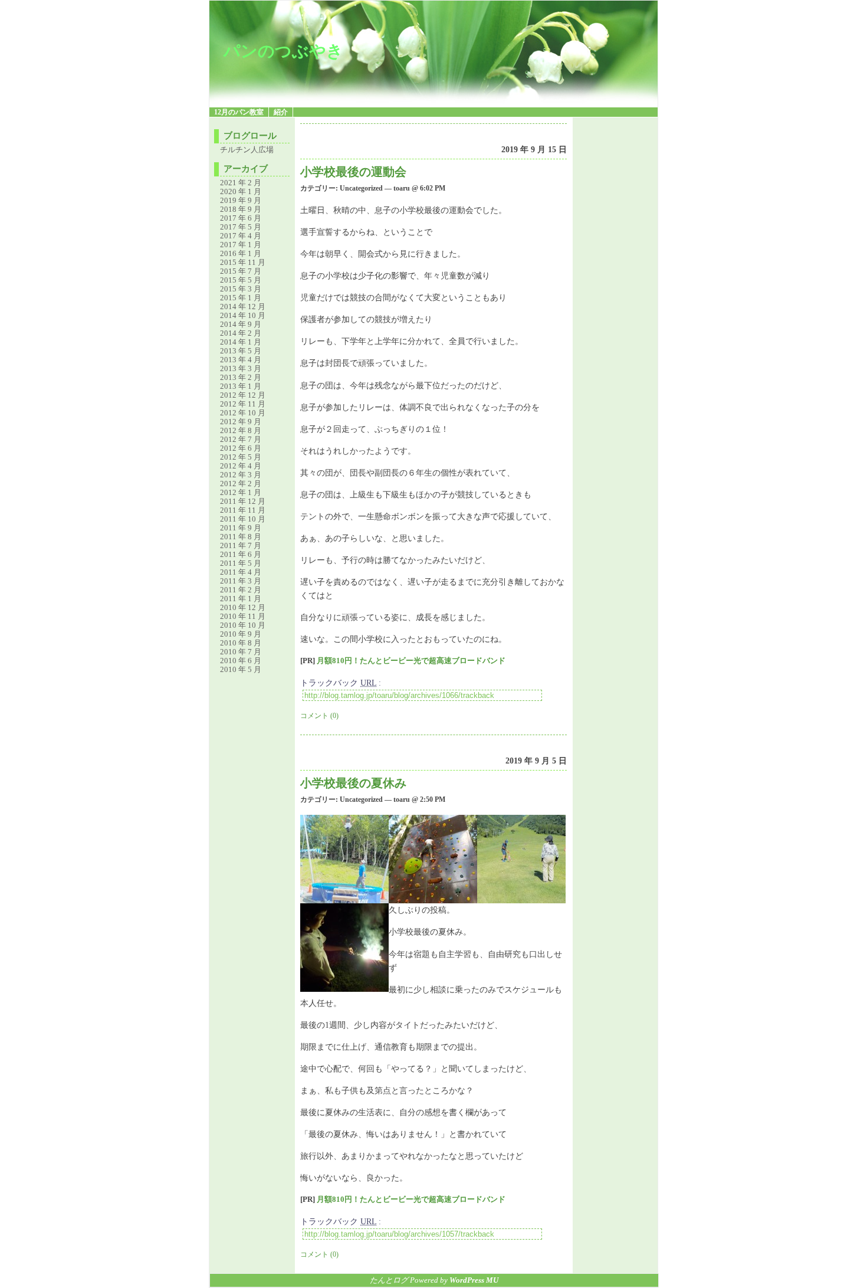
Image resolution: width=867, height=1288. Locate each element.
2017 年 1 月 (240, 244)
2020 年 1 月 (240, 191)
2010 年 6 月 (240, 660)
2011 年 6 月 (240, 554)
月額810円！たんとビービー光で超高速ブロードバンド (411, 661)
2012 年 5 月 (240, 457)
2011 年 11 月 (242, 510)
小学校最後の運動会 (353, 171)
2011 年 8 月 (240, 536)
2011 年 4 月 (240, 572)
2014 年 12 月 (242, 306)
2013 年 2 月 (240, 377)
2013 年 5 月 (240, 350)
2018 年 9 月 (240, 209)
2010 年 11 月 (242, 616)
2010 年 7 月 (240, 651)
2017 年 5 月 (240, 226)
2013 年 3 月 (240, 368)
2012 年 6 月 (240, 448)
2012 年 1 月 (240, 492)
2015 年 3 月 (240, 288)
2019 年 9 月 (240, 200)
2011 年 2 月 (240, 589)
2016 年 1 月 (240, 253)
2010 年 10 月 (242, 625)
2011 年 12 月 (242, 501)
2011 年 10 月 (242, 518)
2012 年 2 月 (240, 483)
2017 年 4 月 (240, 235)
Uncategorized (361, 188)
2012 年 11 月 (242, 403)
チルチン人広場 (247, 149)
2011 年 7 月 (240, 545)
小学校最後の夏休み (353, 782)
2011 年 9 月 (240, 527)
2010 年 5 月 (240, 669)
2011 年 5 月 (240, 563)
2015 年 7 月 (240, 271)
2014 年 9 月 (240, 324)
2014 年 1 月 (240, 341)
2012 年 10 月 (242, 412)
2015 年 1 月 (240, 297)
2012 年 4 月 (240, 465)
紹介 (281, 112)
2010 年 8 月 (240, 642)
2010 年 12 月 (242, 607)
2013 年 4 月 (240, 359)
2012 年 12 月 (242, 395)
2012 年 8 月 (240, 430)
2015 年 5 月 (240, 280)
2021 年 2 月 (240, 182)
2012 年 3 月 (240, 474)
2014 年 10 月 (242, 315)
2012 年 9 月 (240, 421)
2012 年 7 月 (240, 439)
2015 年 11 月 (242, 262)
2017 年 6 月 (240, 218)
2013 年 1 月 (240, 386)
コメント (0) (319, 716)
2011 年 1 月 (240, 598)
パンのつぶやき (283, 51)
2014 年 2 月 (240, 333)
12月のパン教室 (239, 112)
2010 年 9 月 (240, 634)
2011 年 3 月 (240, 580)
